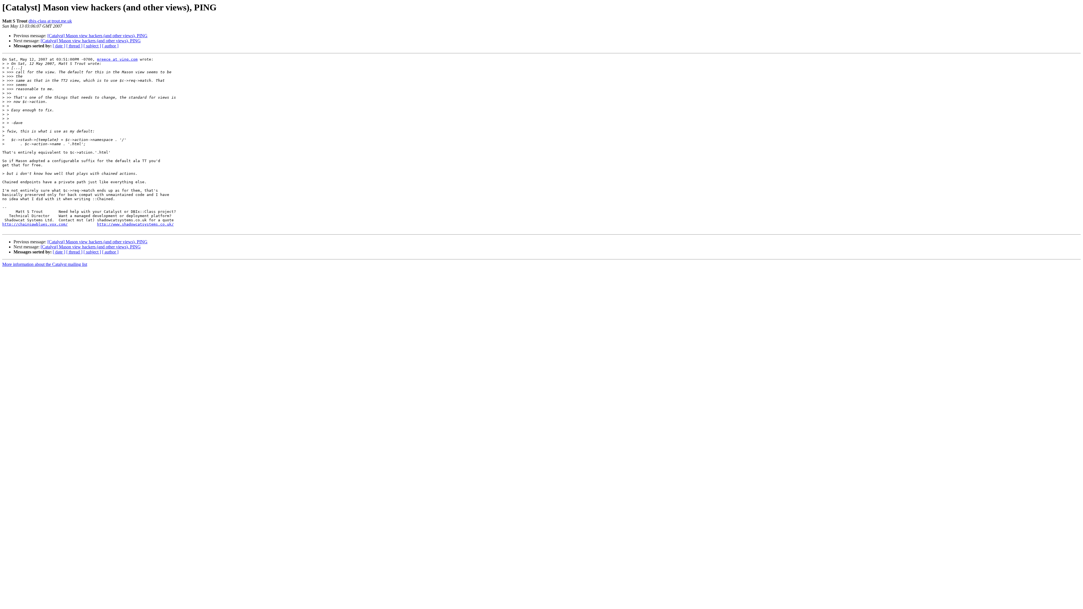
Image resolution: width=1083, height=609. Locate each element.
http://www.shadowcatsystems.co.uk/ (135, 224)
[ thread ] (74, 45)
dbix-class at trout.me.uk (50, 21)
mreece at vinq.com (117, 59)
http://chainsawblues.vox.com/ (35, 224)
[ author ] (110, 45)
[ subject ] (92, 45)
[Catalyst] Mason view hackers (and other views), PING (97, 35)
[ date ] (59, 45)
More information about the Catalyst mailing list (44, 264)
